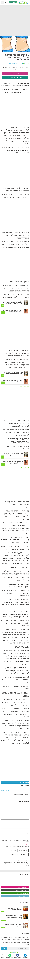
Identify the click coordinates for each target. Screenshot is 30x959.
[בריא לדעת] (23, 2)
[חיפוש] (4, 948)
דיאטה (25, 63)
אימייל (27, 827)
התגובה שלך (26, 804)
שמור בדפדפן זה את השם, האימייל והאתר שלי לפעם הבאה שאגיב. (15, 841)
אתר (28, 833)
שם (28, 822)
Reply (28, 796)
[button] (5, 2)
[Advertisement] (15, 21)
